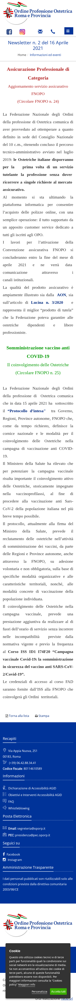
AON (61, 294)
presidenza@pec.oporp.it (32, 835)
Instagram (15, 860)
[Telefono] (54, 30)
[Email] (41, 30)
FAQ (11, 802)
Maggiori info (26, 984)
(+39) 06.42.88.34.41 (22, 763)
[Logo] (38, 12)
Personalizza (39, 991)
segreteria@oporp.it (31, 828)
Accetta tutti (58, 991)
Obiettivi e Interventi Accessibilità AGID (35, 795)
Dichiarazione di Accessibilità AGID (32, 788)
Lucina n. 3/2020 (47, 302)
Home (22, 55)
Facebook (13, 854)
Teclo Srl (67, 999)
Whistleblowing (19, 808)
